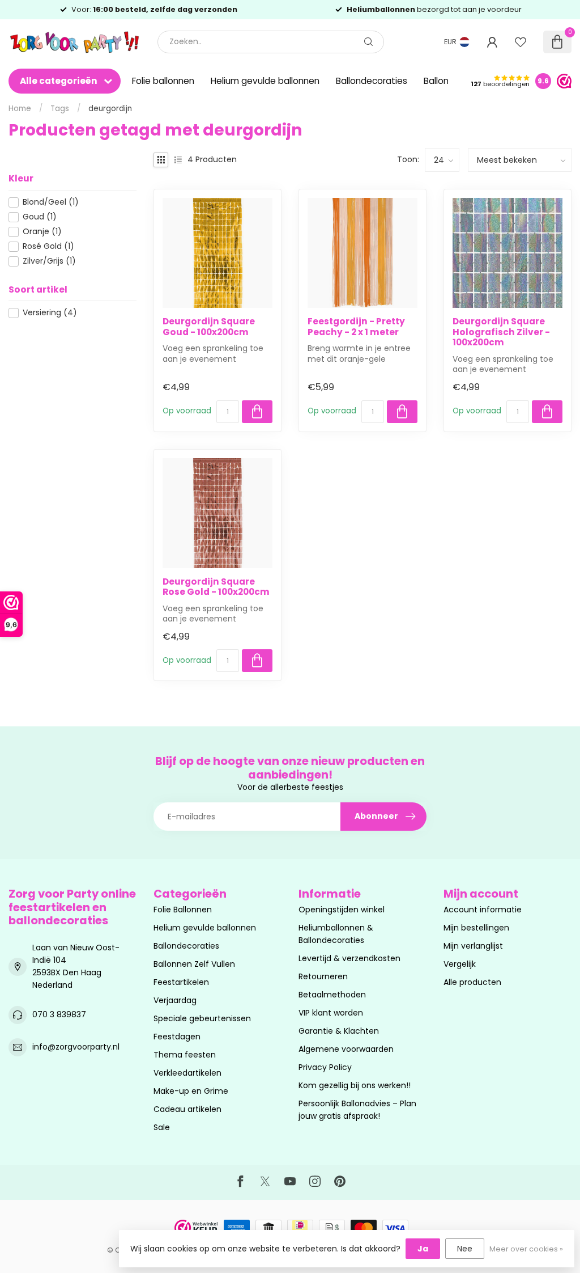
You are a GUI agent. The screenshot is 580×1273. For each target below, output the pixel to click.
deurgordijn (110, 108)
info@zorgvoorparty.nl (76, 1046)
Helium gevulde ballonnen (265, 81)
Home (19, 108)
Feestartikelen (181, 982)
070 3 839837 (59, 1014)
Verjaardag (175, 1000)
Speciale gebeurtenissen (202, 1018)
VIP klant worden (330, 1012)
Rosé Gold (48, 246)
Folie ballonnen (163, 81)
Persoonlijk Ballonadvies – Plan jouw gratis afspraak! (357, 1110)
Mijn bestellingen (476, 927)
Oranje (42, 231)
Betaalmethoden (332, 994)
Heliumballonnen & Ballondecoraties (335, 934)
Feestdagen (177, 1036)
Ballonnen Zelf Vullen (194, 964)
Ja (422, 1248)
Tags (59, 108)
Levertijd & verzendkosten (349, 958)
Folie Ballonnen (182, 909)
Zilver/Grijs (49, 261)
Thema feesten (184, 1054)
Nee (464, 1248)
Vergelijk (459, 964)
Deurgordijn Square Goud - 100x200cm (209, 326)
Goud (40, 217)
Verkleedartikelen (187, 1073)
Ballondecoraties (371, 81)
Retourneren (323, 976)
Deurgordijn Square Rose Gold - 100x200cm (216, 587)
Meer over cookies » (526, 1249)
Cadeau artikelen (187, 1109)
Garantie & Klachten (338, 1031)
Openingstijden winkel (341, 909)
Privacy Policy (325, 1067)
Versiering (50, 312)
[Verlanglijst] (520, 42)
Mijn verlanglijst (473, 945)
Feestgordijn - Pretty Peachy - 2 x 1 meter (356, 326)
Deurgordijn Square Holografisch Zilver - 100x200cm (501, 332)
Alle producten (472, 982)
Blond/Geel (51, 202)
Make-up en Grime (190, 1091)
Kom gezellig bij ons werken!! (354, 1085)
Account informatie (482, 909)
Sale (161, 1127)
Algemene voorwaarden (346, 1049)
